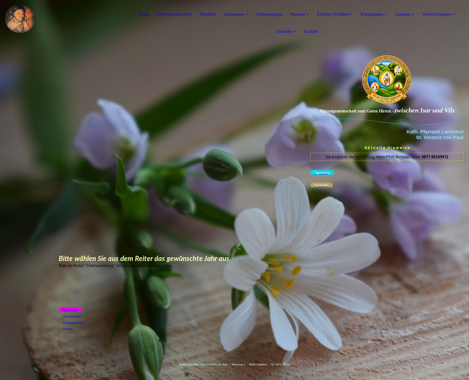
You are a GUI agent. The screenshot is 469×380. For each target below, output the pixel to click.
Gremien (403, 14)
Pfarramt (298, 14)
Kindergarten (372, 14)
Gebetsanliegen (269, 14)
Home (144, 14)
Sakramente (234, 14)
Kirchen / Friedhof (333, 14)
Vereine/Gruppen (436, 14)
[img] (62, 21)
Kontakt (311, 31)
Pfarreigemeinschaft (174, 14)
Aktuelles (284, 31)
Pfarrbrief (207, 14)
